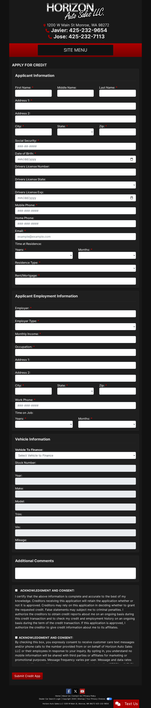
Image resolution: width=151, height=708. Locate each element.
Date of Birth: (24, 153)
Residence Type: (26, 262)
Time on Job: (24, 413)
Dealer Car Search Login (50, 699)
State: (61, 126)
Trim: (18, 514)
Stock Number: (25, 462)
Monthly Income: (27, 334)
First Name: (23, 87)
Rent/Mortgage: (26, 275)
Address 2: (22, 113)
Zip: (102, 126)
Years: (19, 249)
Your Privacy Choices (96, 699)
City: (18, 126)
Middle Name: (66, 87)
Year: (18, 475)
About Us (66, 696)
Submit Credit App (27, 676)
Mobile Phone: (25, 205)
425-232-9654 (102, 703)
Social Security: (26, 140)
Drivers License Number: (32, 166)
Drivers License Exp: (29, 192)
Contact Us (77, 696)
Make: (19, 488)
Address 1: (22, 100)
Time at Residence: (28, 244)
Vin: (18, 527)
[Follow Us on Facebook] (68, 691)
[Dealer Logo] (75, 12)
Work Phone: (24, 400)
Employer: (22, 308)
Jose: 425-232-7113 (79, 36)
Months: (84, 249)
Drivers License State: (30, 179)
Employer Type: (26, 321)
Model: (20, 501)
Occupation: (23, 347)
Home (57, 696)
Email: (19, 231)
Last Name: (107, 87)
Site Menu (75, 50)
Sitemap (81, 699)
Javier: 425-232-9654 (79, 30)
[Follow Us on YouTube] (82, 691)
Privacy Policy (89, 696)
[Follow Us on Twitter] (75, 691)
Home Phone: (24, 218)
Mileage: (21, 540)
